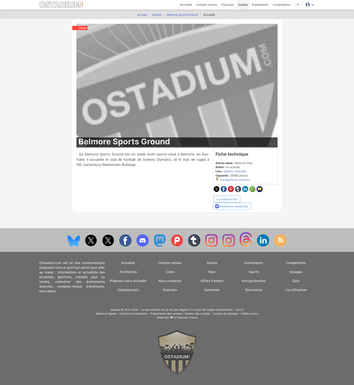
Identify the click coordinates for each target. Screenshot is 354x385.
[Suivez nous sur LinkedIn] (263, 245)
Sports (254, 272)
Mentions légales (106, 313)
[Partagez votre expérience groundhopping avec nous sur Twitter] (91, 245)
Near (212, 272)
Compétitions (281, 4)
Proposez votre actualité (128, 281)
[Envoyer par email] (259, 191)
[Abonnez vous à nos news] (280, 245)
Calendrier (212, 290)
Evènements (260, 4)
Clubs (170, 272)
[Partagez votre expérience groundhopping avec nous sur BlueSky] (74, 245)
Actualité (186, 4)
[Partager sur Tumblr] (238, 191)
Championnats (128, 290)
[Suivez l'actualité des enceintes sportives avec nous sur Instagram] (229, 245)
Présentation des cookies (166, 313)
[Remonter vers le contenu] (177, 374)
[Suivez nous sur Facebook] (125, 245)
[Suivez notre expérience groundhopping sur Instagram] (211, 245)
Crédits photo (249, 313)
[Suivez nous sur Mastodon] (160, 245)
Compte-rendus (206, 4)
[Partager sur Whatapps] (252, 191)
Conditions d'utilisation (133, 313)
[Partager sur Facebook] (224, 191)
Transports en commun (234, 179)
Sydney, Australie (235, 171)
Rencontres (253, 290)
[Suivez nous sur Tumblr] (194, 245)
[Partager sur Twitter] (217, 191)
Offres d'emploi (212, 281)
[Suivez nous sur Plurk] (177, 245)
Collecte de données (225, 313)
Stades (243, 4)
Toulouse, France (187, 317)
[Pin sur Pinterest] (231, 191)
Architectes (128, 272)
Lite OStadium (296, 290)
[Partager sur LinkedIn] (245, 191)
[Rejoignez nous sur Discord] (143, 245)
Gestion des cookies (197, 313)
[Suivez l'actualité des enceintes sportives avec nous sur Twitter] (108, 245)
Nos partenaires (254, 281)
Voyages (295, 272)
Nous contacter (170, 281)
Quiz (296, 281)
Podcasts (227, 4)
